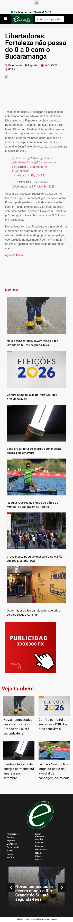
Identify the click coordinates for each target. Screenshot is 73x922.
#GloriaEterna (20, 171)
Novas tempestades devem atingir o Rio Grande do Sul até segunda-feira (34, 893)
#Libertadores (39, 166)
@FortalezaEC (21, 162)
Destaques (12, 844)
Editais (10, 854)
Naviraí (10, 851)
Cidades (10, 837)
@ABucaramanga (45, 162)
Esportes (33, 65)
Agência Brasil (14, 255)
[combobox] (49, 19)
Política (10, 857)
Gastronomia (13, 847)
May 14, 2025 (45, 186)
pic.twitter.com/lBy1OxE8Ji (29, 175)
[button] (62, 887)
